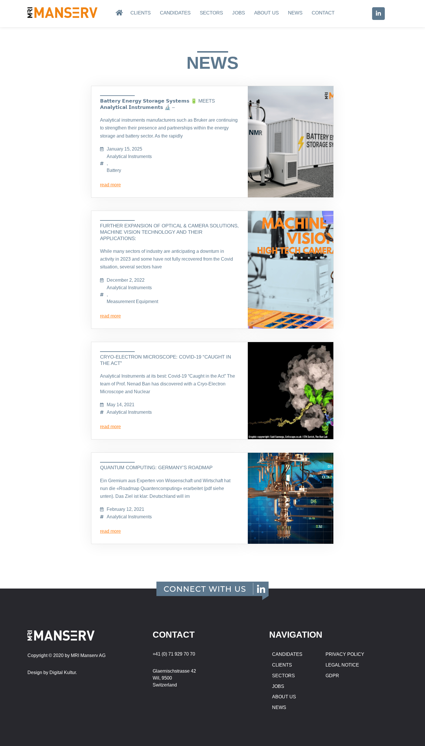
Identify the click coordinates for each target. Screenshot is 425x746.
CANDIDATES (287, 654)
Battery (114, 170)
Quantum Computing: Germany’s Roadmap (156, 467)
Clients (140, 13)
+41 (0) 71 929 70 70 (174, 654)
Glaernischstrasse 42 (174, 671)
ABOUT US (284, 696)
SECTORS (283, 675)
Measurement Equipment (132, 301)
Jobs (238, 13)
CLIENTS (282, 665)
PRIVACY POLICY (345, 654)
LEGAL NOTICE (342, 665)
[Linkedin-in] (378, 13)
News (295, 13)
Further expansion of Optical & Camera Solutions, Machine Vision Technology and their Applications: (169, 232)
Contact (323, 13)
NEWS (279, 707)
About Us (266, 13)
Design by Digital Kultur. (52, 672)
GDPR (332, 675)
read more (110, 185)
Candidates (175, 13)
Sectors (211, 13)
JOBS (278, 686)
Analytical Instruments (129, 156)
